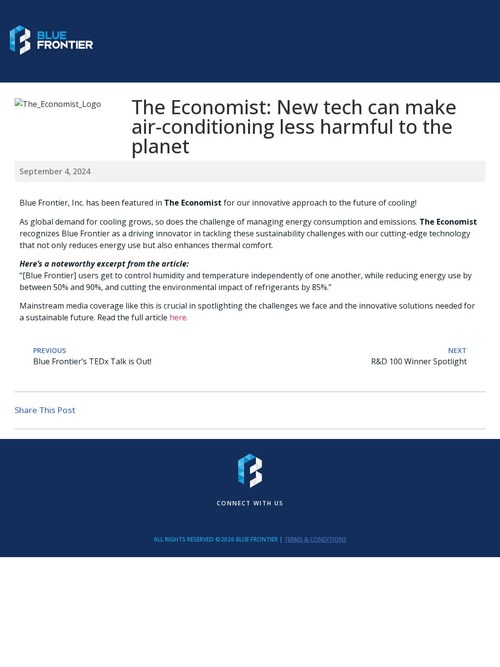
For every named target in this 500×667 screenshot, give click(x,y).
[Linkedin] (250, 520)
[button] (481, 41)
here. (178, 317)
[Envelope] (230, 520)
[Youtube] (270, 520)
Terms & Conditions (315, 539)
